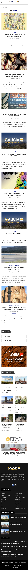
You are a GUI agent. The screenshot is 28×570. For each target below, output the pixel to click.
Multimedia (3, 499)
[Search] (26, 2)
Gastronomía (4, 503)
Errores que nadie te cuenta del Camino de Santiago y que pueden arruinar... (18, 517)
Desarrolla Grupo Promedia (19, 562)
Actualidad (3, 493)
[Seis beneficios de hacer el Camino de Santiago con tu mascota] (21, 418)
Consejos (3, 508)
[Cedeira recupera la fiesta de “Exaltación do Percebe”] (14, 61)
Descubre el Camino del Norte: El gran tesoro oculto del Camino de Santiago (6, 427)
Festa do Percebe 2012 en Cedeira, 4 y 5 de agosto (14, 115)
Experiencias (18, 501)
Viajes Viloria (18, 503)
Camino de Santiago (6, 495)
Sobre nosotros (18, 493)
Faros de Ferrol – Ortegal (14, 233)
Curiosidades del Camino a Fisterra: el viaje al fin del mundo (7, 407)
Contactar (17, 495)
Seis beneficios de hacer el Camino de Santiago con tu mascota (20, 427)
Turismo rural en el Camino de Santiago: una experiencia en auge (20, 408)
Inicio (2, 7)
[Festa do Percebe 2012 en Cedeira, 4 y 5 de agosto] (14, 101)
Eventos (3, 506)
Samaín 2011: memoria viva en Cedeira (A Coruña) (14, 194)
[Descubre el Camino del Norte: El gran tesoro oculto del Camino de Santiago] (7, 418)
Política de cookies (14, 567)
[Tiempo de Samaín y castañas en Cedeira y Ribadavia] (14, 21)
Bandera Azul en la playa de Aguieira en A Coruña (14, 268)
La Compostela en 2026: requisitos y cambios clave (19, 387)
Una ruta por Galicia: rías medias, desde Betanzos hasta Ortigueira (14, 308)
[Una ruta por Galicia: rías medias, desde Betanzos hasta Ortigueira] (14, 294)
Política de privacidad (16, 565)
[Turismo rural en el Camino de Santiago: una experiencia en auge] (21, 400)
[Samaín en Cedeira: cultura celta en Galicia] (14, 141)
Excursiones (18, 499)
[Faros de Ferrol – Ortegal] (14, 220)
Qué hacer (3, 497)
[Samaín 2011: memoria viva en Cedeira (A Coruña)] (14, 180)
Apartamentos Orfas (20, 508)
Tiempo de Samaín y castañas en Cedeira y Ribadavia (14, 35)
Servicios (3, 501)
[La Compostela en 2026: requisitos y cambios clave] (21, 380)
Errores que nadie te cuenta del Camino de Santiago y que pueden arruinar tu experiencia (7, 389)
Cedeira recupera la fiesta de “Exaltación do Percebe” (14, 75)
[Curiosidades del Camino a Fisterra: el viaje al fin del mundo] (7, 400)
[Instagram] (15, 485)
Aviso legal (7, 565)
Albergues (17, 506)
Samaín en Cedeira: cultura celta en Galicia (14, 154)
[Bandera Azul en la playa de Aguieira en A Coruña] (14, 254)
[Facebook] (13, 485)
